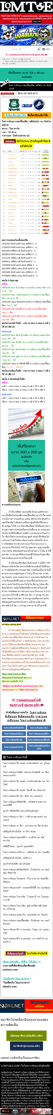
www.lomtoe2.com (27, 19)
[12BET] (25, 1111)
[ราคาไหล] (26, 424)
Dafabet (10, 141)
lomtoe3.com (6, 1072)
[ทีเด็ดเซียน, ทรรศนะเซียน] (26, 487)
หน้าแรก (6, 59)
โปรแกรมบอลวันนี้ (32, 1080)
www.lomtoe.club (30, 16)
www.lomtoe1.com (10, 19)
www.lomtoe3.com (19, 21)
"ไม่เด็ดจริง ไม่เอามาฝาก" (16, 978)
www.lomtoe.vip (45, 16)
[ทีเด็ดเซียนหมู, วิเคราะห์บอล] (26, 619)
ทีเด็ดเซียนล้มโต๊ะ (16, 115)
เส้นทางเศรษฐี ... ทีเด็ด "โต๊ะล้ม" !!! (22, 961)
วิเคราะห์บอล (29, 1072)
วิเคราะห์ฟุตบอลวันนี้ (22, 59)
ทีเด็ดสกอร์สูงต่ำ (15, 953)
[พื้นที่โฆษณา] (26, 455)
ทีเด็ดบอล (22, 1090)
